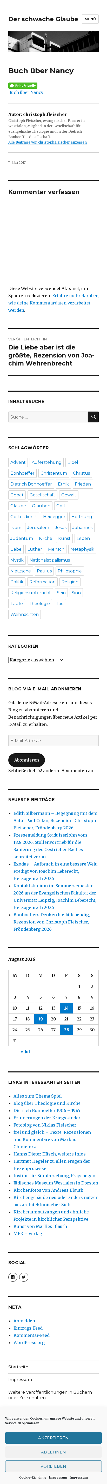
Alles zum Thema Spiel (38, 1096)
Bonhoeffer (22, 473)
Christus (81, 473)
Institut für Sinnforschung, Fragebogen (54, 1175)
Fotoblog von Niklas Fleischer (45, 1125)
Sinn (76, 592)
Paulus (44, 571)
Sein (61, 592)
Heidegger (54, 516)
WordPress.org (29, 1342)
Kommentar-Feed (32, 1335)
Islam (15, 527)
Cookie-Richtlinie (32, 1477)
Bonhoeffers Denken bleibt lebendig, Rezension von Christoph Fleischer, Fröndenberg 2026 (52, 922)
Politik (16, 581)
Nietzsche (20, 571)
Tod (60, 603)
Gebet (17, 495)
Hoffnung (81, 516)
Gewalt (68, 495)
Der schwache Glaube (43, 19)
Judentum (21, 538)
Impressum (58, 1477)
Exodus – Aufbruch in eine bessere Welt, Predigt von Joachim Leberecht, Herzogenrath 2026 (56, 871)
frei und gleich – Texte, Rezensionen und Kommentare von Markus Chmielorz (52, 1139)
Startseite (18, 1366)
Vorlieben (53, 1466)
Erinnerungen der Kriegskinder (47, 1117)
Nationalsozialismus (50, 560)
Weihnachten (24, 614)
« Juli (26, 1051)
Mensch (56, 549)
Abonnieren (26, 760)
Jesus (60, 527)
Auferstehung (47, 462)
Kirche (45, 538)
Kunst (64, 538)
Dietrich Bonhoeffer (31, 484)
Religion (70, 581)
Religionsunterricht (30, 592)
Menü (90, 19)
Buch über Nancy (25, 92)
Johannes (82, 527)
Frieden (83, 484)
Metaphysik (82, 549)
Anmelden (24, 1320)
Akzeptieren (53, 1437)
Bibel (73, 462)
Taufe (16, 603)
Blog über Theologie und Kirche (47, 1103)
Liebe (16, 549)
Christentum (54, 473)
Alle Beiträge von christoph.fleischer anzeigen (47, 142)
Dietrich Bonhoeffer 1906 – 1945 (47, 1110)
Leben (83, 538)
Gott (61, 505)
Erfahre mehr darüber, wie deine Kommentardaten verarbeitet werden (53, 303)
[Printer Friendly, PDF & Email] (53, 86)
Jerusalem (38, 527)
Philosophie (70, 571)
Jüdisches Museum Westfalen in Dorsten (56, 1182)
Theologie (39, 603)
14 (66, 1008)
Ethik (63, 484)
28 (66, 1029)
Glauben (41, 505)
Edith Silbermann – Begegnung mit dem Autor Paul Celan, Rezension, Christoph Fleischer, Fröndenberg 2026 (55, 820)
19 (40, 1018)
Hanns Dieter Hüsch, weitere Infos (50, 1154)
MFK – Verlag (28, 1233)
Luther (35, 549)
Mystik (17, 560)
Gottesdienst (23, 516)
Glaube (18, 505)
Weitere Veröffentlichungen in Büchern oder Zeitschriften (50, 1395)
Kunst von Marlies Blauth (40, 1226)
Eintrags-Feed (28, 1328)
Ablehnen (53, 1452)
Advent (18, 462)
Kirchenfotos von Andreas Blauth (48, 1190)
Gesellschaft (42, 495)
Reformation (42, 581)
